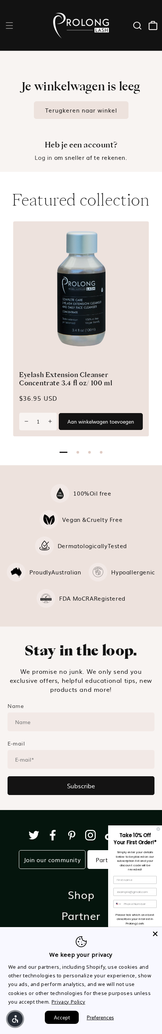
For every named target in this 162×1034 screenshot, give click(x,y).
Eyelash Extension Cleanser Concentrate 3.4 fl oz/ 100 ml (65, 378)
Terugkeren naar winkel (81, 110)
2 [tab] (77, 452)
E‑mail (16, 743)
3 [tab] (89, 452)
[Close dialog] (158, 829)
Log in (43, 157)
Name (16, 705)
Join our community (52, 859)
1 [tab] (63, 452)
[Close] (155, 934)
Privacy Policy (68, 1001)
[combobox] (118, 904)
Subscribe (81, 785)
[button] (9, 25)
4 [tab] (101, 452)
